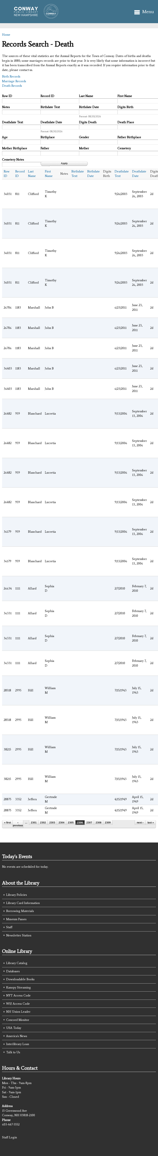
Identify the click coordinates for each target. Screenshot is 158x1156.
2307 (89, 822)
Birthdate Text (50, 107)
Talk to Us (13, 1052)
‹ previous (18, 824)
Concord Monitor (17, 1020)
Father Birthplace (129, 137)
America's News (16, 1036)
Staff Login (9, 1137)
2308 (98, 822)
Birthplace (48, 137)
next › (140, 822)
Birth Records (11, 76)
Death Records (12, 86)
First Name (124, 96)
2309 (108, 822)
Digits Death (87, 122)
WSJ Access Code (18, 1004)
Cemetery (124, 148)
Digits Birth (125, 107)
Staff (9, 927)
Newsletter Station (18, 935)
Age (5, 137)
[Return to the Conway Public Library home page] (34, 17)
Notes (6, 107)
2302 (43, 822)
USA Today (13, 1028)
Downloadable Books (20, 979)
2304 (61, 822)
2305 (71, 822)
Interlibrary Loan (17, 1044)
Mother (84, 148)
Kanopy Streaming (18, 987)
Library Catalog (16, 963)
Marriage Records (14, 81)
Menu (148, 11)
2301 (34, 822)
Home (6, 34)
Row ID (7, 96)
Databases (13, 971)
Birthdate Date (89, 107)
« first (7, 822)
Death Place (125, 122)
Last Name (86, 96)
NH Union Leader (18, 1011)
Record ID (47, 96)
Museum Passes (16, 919)
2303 (52, 822)
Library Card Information (23, 903)
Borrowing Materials (20, 911)
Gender (84, 137)
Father (45, 148)
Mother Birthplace (14, 148)
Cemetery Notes (13, 159)
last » (151, 822)
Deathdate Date (51, 122)
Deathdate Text (12, 122)
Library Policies (16, 895)
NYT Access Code (18, 995)
